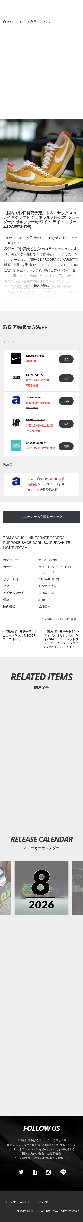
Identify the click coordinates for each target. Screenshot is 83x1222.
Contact (43, 1202)
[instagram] (48, 1172)
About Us (26, 1202)
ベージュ (57, 567)
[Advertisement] (41, 71)
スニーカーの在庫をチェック (41, 516)
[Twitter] (21, 1172)
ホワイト (44, 567)
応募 (66, 378)
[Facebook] (35, 1172)
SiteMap (10, 1202)
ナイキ (42, 560)
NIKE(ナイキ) (28, 248)
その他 (52, 560)
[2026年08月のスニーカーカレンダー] (41, 888)
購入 (66, 359)
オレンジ (48, 572)
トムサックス (47, 586)
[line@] (62, 1172)
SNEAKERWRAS (46, 1211)
